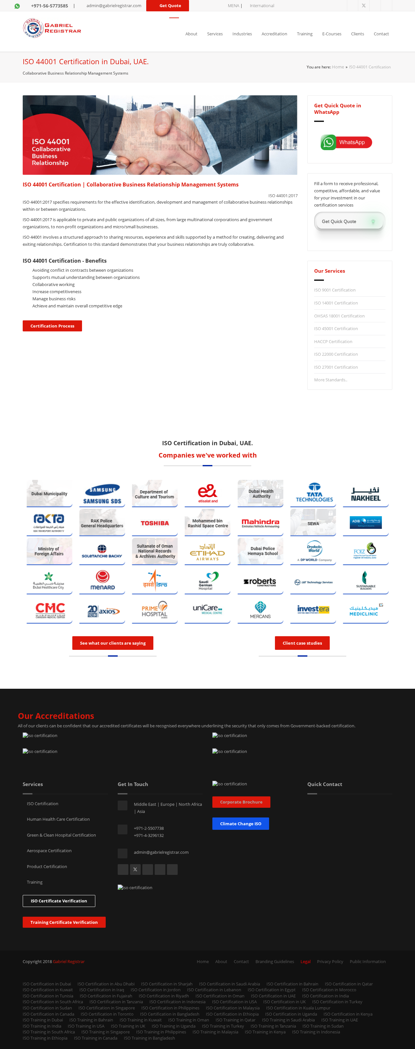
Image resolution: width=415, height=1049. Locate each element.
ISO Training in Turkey (223, 1026)
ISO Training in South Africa (49, 1032)
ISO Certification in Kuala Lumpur (298, 1008)
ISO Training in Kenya (265, 1032)
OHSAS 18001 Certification (339, 316)
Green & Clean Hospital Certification (61, 835)
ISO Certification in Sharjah (167, 984)
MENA (233, 5)
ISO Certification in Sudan (47, 1008)
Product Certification (46, 866)
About (191, 34)
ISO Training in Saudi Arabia (288, 1020)
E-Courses (331, 34)
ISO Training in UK (128, 1026)
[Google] (172, 869)
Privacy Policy (330, 961)
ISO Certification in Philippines (170, 1008)
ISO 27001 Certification (336, 367)
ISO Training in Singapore (105, 1032)
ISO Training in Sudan (323, 1026)
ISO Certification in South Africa (53, 1002)
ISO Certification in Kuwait (48, 990)
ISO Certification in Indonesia (177, 1002)
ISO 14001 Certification (336, 303)
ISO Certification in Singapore (106, 1008)
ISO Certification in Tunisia (48, 996)
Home (338, 67)
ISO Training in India (42, 1026)
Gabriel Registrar (69, 961)
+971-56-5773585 (49, 6)
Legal (306, 961)
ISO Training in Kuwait (141, 1020)
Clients (357, 34)
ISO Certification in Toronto (107, 1014)
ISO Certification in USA (234, 1002)
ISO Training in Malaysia (215, 1032)
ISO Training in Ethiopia (45, 1038)
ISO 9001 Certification (335, 290)
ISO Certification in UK (284, 1002)
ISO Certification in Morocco (329, 990)
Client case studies (302, 643)
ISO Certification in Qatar (349, 984)
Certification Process (52, 326)
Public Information (368, 961)
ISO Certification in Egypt (272, 990)
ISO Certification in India (325, 996)
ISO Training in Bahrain (91, 1020)
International (262, 5)
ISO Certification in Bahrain (292, 984)
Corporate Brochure (241, 802)
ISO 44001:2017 (283, 195)
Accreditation (274, 34)
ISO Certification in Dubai (47, 984)
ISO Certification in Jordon (156, 990)
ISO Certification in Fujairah (106, 996)
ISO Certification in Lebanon (214, 990)
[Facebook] (352, 5)
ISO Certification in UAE (273, 996)
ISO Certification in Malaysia (233, 1008)
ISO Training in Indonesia (316, 1032)
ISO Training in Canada (95, 1038)
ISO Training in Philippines (161, 1032)
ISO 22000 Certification (336, 354)
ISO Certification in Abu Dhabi (106, 984)
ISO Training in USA (86, 1026)
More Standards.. (330, 380)
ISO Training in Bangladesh (149, 1038)
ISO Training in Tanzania (273, 1026)
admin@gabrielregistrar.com (114, 5)
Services (215, 34)
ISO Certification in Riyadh (164, 996)
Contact (381, 34)
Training (305, 34)
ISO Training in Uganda (174, 1026)
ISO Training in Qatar (235, 1020)
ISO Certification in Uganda (291, 1014)
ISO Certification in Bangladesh (169, 1014)
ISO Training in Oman (188, 1020)
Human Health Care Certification (58, 819)
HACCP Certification (333, 341)
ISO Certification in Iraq (101, 990)
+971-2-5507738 (149, 828)
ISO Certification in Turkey (337, 1002)
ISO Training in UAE (339, 1020)
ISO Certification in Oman (220, 996)
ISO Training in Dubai (43, 1020)
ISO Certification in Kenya (348, 1014)
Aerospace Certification (49, 850)
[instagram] (386, 5)
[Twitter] (364, 5)
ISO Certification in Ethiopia (232, 1014)
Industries (242, 34)
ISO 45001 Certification (336, 328)
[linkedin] (375, 5)
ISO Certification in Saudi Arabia (229, 984)
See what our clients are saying (113, 643)
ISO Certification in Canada (48, 1014)
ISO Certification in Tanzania (116, 1002)
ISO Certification (42, 803)
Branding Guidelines (274, 961)
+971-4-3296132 (149, 835)
